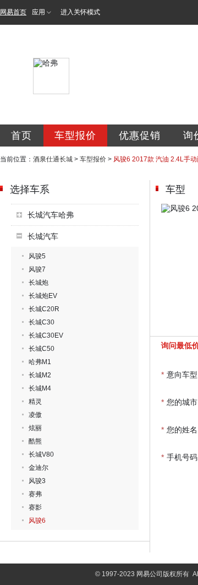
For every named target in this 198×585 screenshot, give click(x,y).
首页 (21, 135)
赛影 (35, 507)
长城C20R (44, 309)
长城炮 (38, 282)
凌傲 (35, 415)
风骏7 (37, 269)
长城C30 (41, 322)
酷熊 (35, 441)
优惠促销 (140, 135)
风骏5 (37, 256)
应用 (38, 12)
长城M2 (40, 375)
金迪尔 (38, 468)
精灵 (35, 401)
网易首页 (13, 12)
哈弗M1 (40, 362)
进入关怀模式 (80, 12)
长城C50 (41, 349)
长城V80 (41, 454)
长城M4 (40, 388)
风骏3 (37, 481)
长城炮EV (43, 296)
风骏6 (37, 520)
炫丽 (35, 428)
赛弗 (35, 494)
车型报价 (75, 135)
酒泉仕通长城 (53, 159)
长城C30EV (46, 335)
